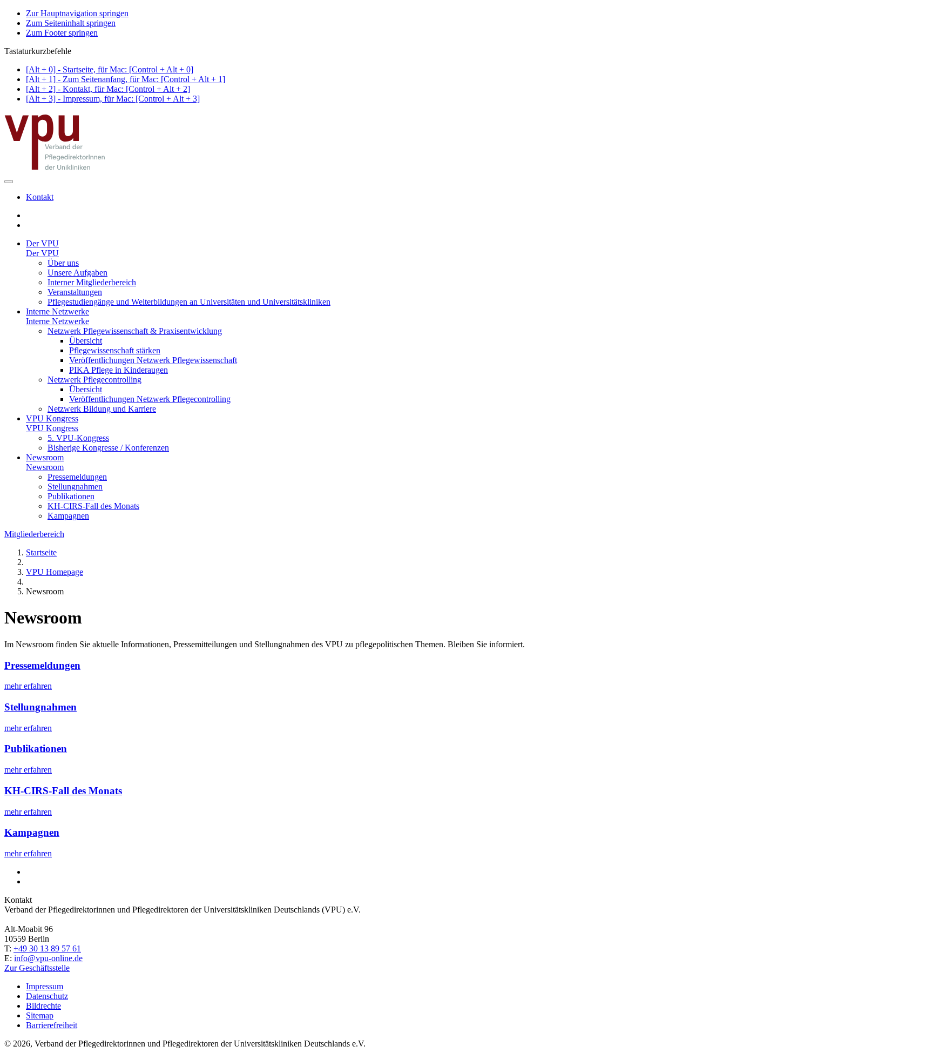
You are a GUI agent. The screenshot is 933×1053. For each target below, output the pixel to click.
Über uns (63, 262)
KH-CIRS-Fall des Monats (93, 506)
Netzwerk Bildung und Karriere (102, 408)
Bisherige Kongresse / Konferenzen (108, 447)
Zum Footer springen (62, 32)
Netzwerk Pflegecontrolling (94, 379)
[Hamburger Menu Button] (8, 181)
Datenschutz (47, 996)
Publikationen (71, 496)
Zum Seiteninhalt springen (71, 23)
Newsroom (45, 457)
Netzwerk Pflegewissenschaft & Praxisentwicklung (135, 331)
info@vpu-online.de (48, 958)
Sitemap (39, 1015)
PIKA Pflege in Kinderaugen (118, 369)
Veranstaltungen (75, 292)
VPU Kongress (52, 418)
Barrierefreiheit (51, 1025)
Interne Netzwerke (57, 311)
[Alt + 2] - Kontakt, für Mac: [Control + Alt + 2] (108, 88)
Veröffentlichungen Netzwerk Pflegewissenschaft (153, 360)
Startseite (41, 552)
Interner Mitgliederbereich (92, 282)
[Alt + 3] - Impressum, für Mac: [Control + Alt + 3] (113, 98)
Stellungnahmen (75, 486)
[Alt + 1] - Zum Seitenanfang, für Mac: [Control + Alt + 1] (125, 79)
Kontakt (39, 197)
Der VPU (42, 243)
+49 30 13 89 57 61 (47, 948)
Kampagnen (68, 515)
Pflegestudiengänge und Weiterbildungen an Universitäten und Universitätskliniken (189, 301)
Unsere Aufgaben (77, 272)
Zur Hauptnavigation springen (77, 13)
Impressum (44, 986)
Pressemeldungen (77, 476)
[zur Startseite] (55, 168)
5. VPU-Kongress (78, 437)
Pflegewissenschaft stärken (114, 350)
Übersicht (85, 340)
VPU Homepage (54, 571)
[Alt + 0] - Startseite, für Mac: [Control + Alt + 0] (109, 69)
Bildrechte (43, 1005)
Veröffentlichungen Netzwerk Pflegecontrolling (150, 399)
